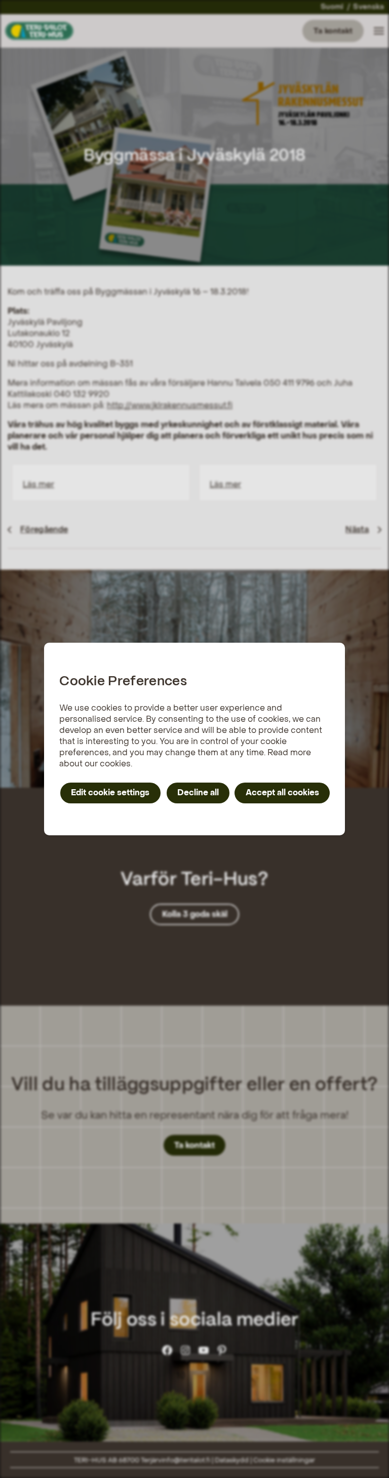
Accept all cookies (282, 792)
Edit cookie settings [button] (110, 792)
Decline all (198, 792)
